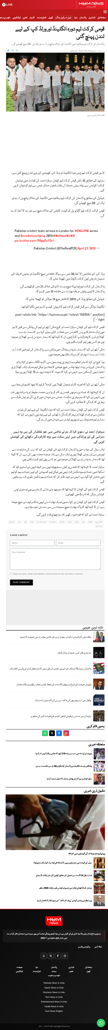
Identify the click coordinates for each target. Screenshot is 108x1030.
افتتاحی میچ (98, 522)
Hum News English (54, 1011)
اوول (83, 522)
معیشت (19, 967)
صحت (54, 971)
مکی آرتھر (12, 522)
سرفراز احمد (52, 522)
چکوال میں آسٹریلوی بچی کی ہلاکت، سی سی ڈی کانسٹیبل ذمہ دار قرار (63, 700)
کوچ (25, 522)
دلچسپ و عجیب (54, 975)
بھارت (69, 522)
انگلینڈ (90, 522)
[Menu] (105, 13)
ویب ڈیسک (100, 51)
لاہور (19, 522)
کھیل (50, 17)
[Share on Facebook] (8, 50)
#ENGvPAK (82, 231)
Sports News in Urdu (54, 987)
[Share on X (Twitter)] (13, 50)
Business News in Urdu (54, 992)
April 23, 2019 (86, 248)
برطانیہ (77, 522)
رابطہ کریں (98, 946)
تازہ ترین (92, 17)
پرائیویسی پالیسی (84, 946)
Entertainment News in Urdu (54, 1001)
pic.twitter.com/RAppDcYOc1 (34, 240)
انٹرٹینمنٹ (41, 17)
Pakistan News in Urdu (54, 983)
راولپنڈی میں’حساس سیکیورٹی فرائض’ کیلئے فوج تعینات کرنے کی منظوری (61, 716)
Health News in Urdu (54, 1006)
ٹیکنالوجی (17, 17)
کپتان (31, 522)
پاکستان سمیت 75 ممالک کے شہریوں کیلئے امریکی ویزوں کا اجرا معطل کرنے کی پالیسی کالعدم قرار (50, 669)
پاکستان (82, 17)
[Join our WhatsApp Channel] (101, 1023)
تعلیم (25, 17)
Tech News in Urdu (54, 997)
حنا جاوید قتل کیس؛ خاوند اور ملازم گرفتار (74, 653)
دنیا (75, 17)
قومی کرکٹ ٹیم (41, 522)
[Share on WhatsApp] (17, 50)
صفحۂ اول (101, 17)
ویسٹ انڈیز (99, 526)
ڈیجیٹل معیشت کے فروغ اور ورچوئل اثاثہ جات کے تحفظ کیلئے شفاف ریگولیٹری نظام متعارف (53, 684)
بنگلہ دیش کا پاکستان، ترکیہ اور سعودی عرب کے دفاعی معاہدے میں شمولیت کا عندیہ (55, 637)
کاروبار (32, 17)
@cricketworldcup (33, 235)
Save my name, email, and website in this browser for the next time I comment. (48, 574)
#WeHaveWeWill (64, 235)
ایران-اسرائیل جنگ (63, 17)
